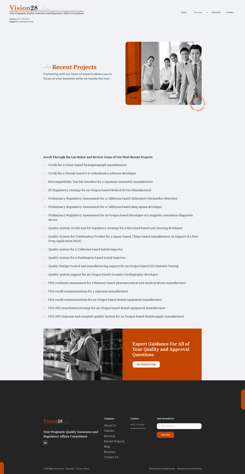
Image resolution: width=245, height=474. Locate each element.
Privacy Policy (82, 468)
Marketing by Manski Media (162, 468)
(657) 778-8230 (137, 424)
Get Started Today (146, 364)
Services (109, 436)
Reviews (109, 452)
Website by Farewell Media (189, 468)
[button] (200, 12)
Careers (109, 430)
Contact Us (111, 457)
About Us (216, 12)
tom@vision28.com (138, 428)
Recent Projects (114, 441)
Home (184, 12)
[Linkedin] (45, 442)
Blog (107, 446)
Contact (230, 12)
